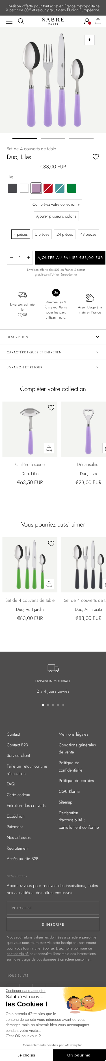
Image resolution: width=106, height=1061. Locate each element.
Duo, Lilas (29, 474)
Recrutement (18, 848)
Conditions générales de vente (77, 748)
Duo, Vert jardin (30, 609)
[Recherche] (21, 21)
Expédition (16, 816)
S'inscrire (53, 924)
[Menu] (9, 21)
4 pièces (21, 234)
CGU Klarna (69, 791)
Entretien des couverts (26, 805)
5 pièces (42, 234)
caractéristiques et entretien (34, 352)
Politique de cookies (76, 781)
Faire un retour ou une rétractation (27, 770)
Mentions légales (73, 734)
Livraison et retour (24, 367)
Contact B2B (17, 745)
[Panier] (98, 21)
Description (17, 337)
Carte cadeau (18, 795)
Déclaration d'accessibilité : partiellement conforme (79, 820)
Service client (18, 755)
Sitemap (65, 802)
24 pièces (65, 234)
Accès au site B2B (22, 859)
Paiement (15, 827)
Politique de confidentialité (71, 766)
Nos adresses (19, 837)
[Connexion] (87, 21)
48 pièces (88, 234)
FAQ (11, 784)
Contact (13, 734)
